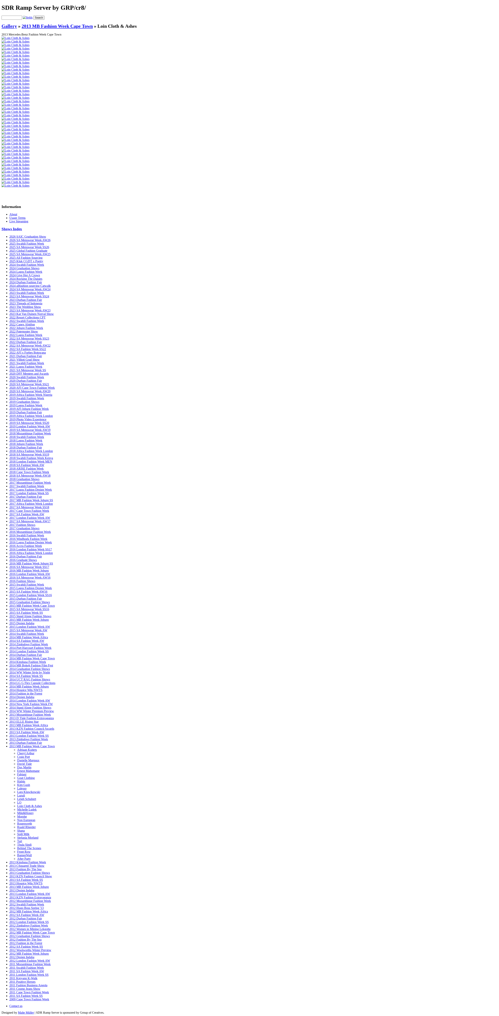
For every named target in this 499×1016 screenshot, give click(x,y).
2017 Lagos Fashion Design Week (30, 489)
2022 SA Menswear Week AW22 (29, 345)
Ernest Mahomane (28, 770)
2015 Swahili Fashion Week (26, 584)
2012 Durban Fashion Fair (25, 918)
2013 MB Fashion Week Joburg (29, 886)
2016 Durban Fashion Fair (25, 556)
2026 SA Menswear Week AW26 (29, 240)
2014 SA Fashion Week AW (26, 640)
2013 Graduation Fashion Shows (29, 872)
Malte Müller (26, 1012)
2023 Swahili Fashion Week (26, 292)
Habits (21, 781)
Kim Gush (23, 785)
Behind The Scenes (29, 848)
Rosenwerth (24, 823)
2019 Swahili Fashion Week (26, 398)
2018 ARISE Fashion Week (26, 468)
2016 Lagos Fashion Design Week (30, 542)
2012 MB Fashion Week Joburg (29, 953)
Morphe (22, 816)
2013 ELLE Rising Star (24, 721)
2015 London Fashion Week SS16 (30, 595)
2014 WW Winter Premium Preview (31, 711)
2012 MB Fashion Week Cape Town (32, 932)
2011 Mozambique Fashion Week (30, 964)
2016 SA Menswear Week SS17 (29, 567)
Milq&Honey (25, 813)
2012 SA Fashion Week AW (26, 915)
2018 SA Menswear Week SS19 (29, 454)
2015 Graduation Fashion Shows (29, 602)
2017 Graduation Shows (24, 528)
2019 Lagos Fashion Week (25, 405)
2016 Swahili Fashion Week (26, 535)
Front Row (24, 851)
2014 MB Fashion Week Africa (28, 637)
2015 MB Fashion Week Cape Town (32, 605)
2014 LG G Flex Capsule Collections (32, 683)
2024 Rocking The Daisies (25, 278)
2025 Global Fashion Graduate (28, 250)
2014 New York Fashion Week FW (31, 704)
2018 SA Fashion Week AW (26, 465)
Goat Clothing (26, 778)
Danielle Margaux (28, 760)
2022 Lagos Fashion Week (25, 335)
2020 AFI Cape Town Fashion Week (32, 387)
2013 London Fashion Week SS (29, 735)
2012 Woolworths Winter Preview (30, 950)
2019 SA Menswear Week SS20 (29, 423)
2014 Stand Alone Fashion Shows (30, 707)
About (13, 214)
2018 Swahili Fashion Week (26, 437)
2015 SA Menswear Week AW (28, 630)
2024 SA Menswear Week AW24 (29, 289)
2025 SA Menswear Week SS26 (29, 247)
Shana (21, 830)
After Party (24, 858)
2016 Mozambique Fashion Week (30, 531)
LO (19, 802)
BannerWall (24, 855)
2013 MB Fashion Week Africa (28, 725)
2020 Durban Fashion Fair (25, 380)
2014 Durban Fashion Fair (25, 655)
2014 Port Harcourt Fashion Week (30, 647)
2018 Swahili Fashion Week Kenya (31, 458)
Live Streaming (18, 221)
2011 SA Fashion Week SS (26, 995)
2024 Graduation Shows (24, 268)
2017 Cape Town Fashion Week (29, 510)
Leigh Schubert (26, 799)
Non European (26, 820)
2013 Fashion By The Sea (25, 869)
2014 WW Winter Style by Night (29, 672)
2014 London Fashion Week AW (29, 700)
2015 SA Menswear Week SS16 (29, 609)
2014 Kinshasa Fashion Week (27, 662)
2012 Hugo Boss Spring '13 (26, 908)
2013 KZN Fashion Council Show (30, 876)
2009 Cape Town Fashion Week (29, 999)
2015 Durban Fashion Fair (25, 598)
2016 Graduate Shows (23, 560)
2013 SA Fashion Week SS (26, 879)
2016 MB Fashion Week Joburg (29, 570)
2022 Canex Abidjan (22, 324)
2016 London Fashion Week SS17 (30, 549)
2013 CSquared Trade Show (26, 865)
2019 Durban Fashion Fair (25, 412)
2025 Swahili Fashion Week (26, 243)
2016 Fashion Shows (22, 581)
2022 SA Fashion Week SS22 (27, 349)
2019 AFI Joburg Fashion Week (29, 408)
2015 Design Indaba (21, 623)
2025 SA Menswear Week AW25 (29, 254)
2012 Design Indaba (21, 957)
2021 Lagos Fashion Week (25, 366)
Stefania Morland (27, 837)
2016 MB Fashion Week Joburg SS (31, 563)
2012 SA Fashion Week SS (26, 946)
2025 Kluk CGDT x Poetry (26, 261)
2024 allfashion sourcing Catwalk (30, 285)
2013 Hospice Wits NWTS (25, 883)
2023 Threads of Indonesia (25, 303)
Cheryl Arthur (25, 753)
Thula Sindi (24, 844)
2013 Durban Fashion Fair (25, 742)
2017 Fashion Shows (22, 524)
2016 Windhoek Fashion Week (28, 539)
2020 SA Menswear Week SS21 (29, 384)
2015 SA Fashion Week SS (26, 612)
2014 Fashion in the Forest (25, 693)
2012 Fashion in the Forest (25, 943)
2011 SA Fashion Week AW (26, 971)
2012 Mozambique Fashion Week (30, 901)
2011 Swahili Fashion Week (26, 967)
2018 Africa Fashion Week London (31, 451)
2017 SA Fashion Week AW (26, 514)
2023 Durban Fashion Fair (25, 299)
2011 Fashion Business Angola (28, 985)
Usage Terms (17, 217)
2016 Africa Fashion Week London (31, 553)
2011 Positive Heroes (22, 981)
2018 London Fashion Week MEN (30, 461)
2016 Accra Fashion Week (25, 546)
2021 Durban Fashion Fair (25, 356)
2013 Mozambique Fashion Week (30, 714)
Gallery (9, 26)
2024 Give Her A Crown (24, 275)
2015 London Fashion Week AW (29, 626)
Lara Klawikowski (28, 792)
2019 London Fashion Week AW (29, 426)
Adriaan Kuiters (27, 749)
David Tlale (24, 763)
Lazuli (21, 795)
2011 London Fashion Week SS (29, 974)
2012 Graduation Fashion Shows (29, 936)
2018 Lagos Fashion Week (25, 440)
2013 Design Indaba (21, 890)
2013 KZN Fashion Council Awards (31, 728)
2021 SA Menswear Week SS (27, 370)
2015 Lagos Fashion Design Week (30, 588)
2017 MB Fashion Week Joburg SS (31, 500)
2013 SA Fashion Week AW (26, 732)
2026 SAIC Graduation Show (27, 236)
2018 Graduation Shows (24, 479)
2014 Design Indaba (21, 697)
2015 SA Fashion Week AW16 (28, 591)
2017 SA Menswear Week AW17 (29, 521)
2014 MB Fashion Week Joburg (29, 686)
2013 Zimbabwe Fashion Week (28, 739)
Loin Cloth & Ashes (29, 806)
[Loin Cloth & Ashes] (15, 38)
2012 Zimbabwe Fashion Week (28, 925)
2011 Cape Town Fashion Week (29, 992)
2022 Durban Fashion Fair (25, 342)
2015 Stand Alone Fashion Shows (30, 616)
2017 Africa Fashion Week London (31, 503)
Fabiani (21, 774)
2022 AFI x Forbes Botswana (27, 352)
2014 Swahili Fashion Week (26, 633)
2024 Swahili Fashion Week (26, 264)
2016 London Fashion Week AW (29, 574)
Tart (19, 841)
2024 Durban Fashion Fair (25, 282)
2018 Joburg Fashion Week (26, 444)
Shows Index (12, 229)
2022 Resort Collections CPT (27, 317)
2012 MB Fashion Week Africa (28, 911)
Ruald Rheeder (26, 827)
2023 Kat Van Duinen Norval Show (31, 314)
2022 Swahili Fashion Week (26, 321)
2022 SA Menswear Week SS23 (29, 338)
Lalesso (22, 788)
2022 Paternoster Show (23, 331)
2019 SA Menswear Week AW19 (29, 430)
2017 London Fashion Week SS (29, 493)
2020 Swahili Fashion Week (26, 377)
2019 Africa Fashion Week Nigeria (30, 394)
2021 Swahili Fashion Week (26, 363)
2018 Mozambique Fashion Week (30, 433)
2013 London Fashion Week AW (29, 894)
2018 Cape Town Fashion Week (29, 472)
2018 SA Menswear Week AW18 (29, 475)
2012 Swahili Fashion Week (26, 904)
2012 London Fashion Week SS (29, 922)
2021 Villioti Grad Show (24, 359)
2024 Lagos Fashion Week (25, 271)
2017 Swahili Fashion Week (26, 486)
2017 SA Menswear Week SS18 (29, 507)
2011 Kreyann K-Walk (23, 978)
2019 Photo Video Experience (27, 419)
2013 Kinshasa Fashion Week (27, 862)
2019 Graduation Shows (24, 401)
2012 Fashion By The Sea (25, 939)
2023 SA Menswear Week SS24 (29, 296)
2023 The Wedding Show (25, 307)
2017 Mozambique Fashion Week (30, 482)
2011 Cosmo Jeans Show (24, 988)
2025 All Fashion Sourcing (25, 257)
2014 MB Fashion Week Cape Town (32, 658)
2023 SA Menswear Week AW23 (29, 310)
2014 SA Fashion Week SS (26, 676)
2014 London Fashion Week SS (29, 651)
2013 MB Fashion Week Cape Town (57, 26)
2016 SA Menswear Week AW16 (29, 577)
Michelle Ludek (27, 809)
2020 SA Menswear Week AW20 (29, 391)
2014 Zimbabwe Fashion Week (28, 644)
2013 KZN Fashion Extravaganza (30, 897)
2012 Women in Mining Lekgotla (29, 929)
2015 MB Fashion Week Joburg (29, 619)
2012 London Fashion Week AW (29, 960)
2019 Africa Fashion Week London (31, 415)
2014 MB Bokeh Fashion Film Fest (31, 665)
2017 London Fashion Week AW (29, 517)
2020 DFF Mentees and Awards (29, 373)
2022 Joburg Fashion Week (26, 328)
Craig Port (23, 756)
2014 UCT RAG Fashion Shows (29, 679)
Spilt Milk (23, 834)
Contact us (15, 1006)
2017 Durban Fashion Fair (25, 496)
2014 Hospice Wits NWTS (25, 690)
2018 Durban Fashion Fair (25, 447)
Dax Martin (24, 767)
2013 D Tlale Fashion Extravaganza (31, 718)
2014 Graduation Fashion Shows (29, 669)
